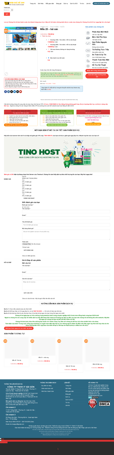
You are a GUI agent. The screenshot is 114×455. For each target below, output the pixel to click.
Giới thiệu (40, 3)
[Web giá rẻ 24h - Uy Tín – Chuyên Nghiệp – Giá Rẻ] (14, 3)
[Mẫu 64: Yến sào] (70, 360)
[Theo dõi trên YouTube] (20, 91)
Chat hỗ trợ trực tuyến (93, 124)
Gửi (7, 14)
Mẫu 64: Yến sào (70, 366)
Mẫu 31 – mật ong (44, 357)
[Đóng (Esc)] (1, 445)
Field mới (7, 7)
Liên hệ (88, 3)
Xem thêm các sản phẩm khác (57, 125)
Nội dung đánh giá (28, 228)
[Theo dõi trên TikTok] (11, 91)
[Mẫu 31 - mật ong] (43, 346)
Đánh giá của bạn (27, 205)
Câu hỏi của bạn (27, 278)
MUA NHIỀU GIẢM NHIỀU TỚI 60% (57, 111)
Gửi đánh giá (28, 250)
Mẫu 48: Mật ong (97, 364)
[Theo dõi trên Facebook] (5, 91)
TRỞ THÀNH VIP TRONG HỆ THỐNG (21, 111)
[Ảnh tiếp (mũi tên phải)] (6, 452)
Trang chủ (33, 3)
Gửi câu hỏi (28, 293)
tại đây (49, 89)
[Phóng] (6, 74)
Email (24, 215)
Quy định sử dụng (46, 385)
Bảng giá (58, 3)
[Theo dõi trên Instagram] (8, 91)
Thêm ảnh (25, 241)
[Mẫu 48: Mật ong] (97, 349)
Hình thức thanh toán (47, 391)
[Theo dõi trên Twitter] (14, 91)
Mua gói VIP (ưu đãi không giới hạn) (16, 125)
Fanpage (57, 74)
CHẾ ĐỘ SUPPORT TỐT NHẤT (93, 111)
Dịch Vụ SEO (74, 3)
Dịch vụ (66, 3)
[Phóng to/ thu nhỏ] (6, 445)
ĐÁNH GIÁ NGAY (29, 198)
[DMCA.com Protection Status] (93, 397)
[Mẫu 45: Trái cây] (17, 347)
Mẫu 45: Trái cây (16, 360)
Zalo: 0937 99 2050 (68, 74)
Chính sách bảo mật (47, 388)
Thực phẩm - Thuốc (57, 27)
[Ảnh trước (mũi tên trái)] (1, 452)
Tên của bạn (26, 208)
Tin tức (82, 3)
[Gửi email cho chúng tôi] (17, 91)
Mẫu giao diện (50, 3)
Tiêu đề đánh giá (27, 222)
